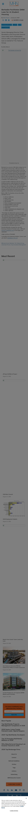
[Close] (26, 798)
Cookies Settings (14, 810)
